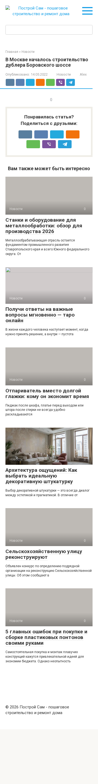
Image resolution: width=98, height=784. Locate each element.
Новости (64, 74)
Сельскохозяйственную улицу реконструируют (43, 554)
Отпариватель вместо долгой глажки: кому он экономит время (47, 393)
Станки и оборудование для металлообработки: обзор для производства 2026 (43, 225)
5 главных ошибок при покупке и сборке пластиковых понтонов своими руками (46, 637)
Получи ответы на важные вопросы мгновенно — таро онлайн (40, 315)
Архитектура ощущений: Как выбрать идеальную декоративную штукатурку (41, 476)
